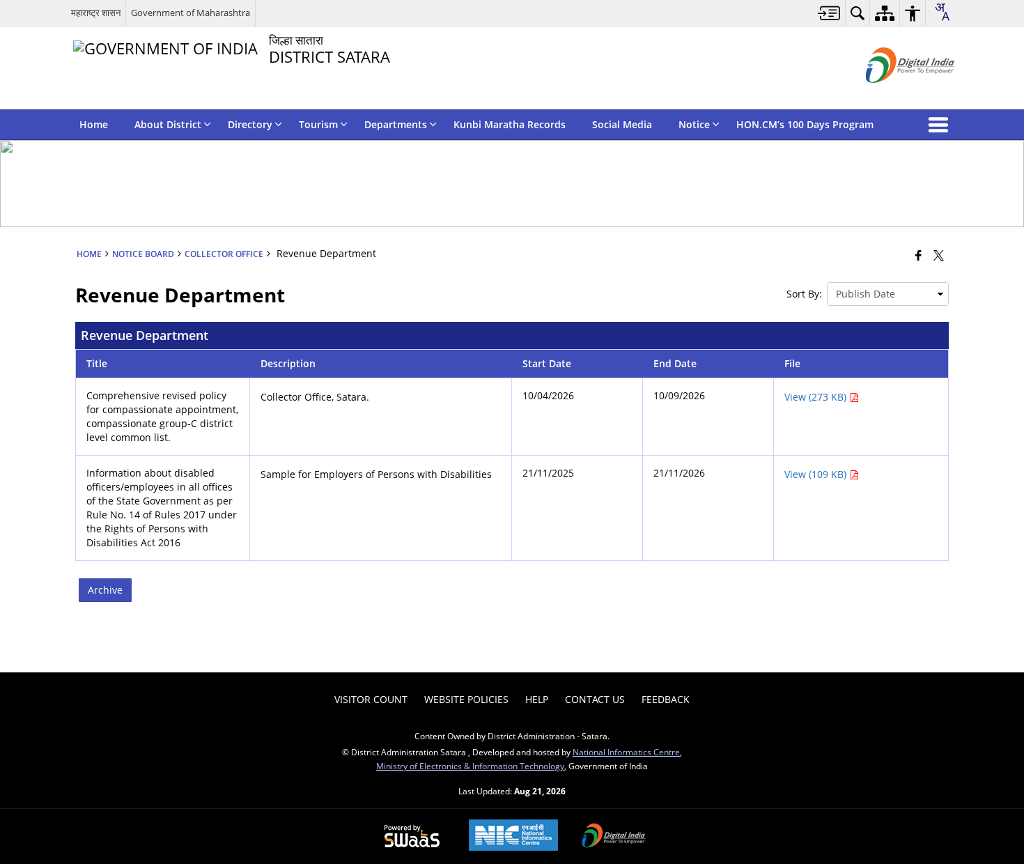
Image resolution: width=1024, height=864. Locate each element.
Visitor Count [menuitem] (371, 699)
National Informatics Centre (626, 751)
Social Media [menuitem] (622, 124)
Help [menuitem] (536, 699)
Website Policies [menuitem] (466, 699)
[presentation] (888, 294)
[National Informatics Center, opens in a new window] (513, 836)
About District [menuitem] (167, 124)
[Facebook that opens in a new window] (918, 255)
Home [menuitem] (93, 124)
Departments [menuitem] (395, 124)
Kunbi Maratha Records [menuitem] (509, 124)
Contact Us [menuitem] (595, 699)
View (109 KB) (816, 474)
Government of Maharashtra (190, 12)
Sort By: (804, 293)
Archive (105, 589)
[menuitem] (829, 13)
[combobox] (942, 12)
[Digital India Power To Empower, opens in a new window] (613, 837)
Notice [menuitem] (694, 124)
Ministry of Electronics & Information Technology (470, 765)
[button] (941, 124)
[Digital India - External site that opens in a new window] (893, 94)
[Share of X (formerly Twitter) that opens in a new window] (938, 255)
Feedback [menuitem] (666, 699)
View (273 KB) (816, 396)
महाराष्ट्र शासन (96, 12)
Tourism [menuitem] (318, 124)
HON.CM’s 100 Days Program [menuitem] (805, 124)
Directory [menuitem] (250, 124)
